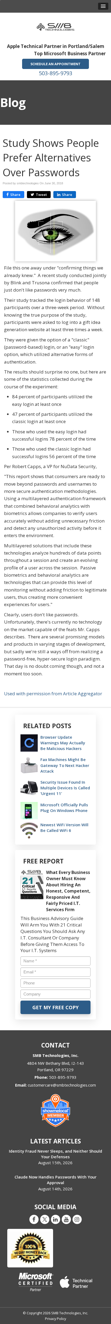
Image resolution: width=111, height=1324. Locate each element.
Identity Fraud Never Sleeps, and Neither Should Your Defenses (55, 1153)
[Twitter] (44, 1219)
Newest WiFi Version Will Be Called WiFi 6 (64, 827)
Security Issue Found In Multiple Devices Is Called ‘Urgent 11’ (65, 787)
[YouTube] (66, 1219)
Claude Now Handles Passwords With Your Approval (55, 1179)
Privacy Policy (55, 1318)
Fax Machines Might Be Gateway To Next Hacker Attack (64, 765)
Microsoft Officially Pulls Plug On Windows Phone (64, 807)
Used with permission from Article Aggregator (53, 693)
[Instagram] (77, 1219)
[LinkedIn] (55, 1219)
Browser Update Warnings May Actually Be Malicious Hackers (62, 742)
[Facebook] (34, 1219)
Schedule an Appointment (55, 63)
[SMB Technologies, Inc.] (55, 25)
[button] (103, 6)
